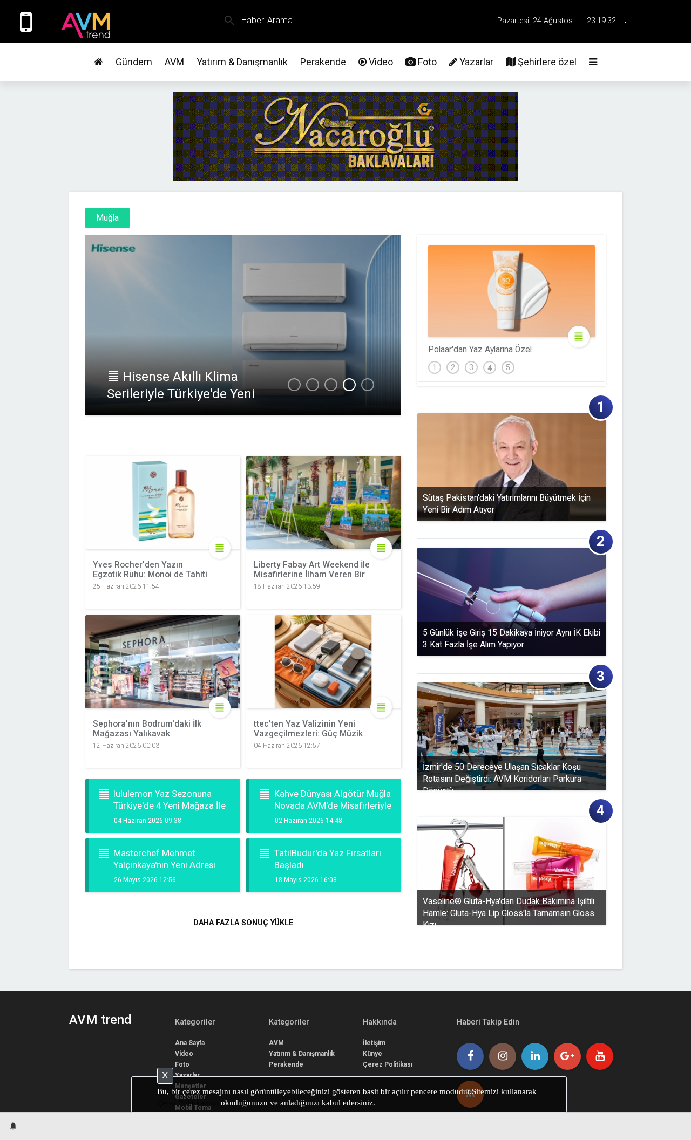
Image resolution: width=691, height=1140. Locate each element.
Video (380, 61)
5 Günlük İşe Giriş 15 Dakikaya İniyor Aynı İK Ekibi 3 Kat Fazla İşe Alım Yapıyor (511, 639)
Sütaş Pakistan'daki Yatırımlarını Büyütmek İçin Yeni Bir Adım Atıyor (507, 504)
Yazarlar (475, 61)
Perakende (323, 61)
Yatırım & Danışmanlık (242, 61)
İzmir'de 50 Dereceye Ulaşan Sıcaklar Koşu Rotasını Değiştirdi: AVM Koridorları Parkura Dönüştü (502, 776)
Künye (372, 1053)
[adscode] (345, 177)
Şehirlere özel (546, 61)
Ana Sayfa (190, 1043)
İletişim (374, 1043)
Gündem (134, 61)
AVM (174, 61)
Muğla (107, 218)
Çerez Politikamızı (188, 1102)
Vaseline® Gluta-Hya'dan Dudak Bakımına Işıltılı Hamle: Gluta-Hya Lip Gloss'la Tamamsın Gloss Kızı (508, 911)
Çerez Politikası (387, 1064)
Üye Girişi (665, 21)
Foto (426, 61)
